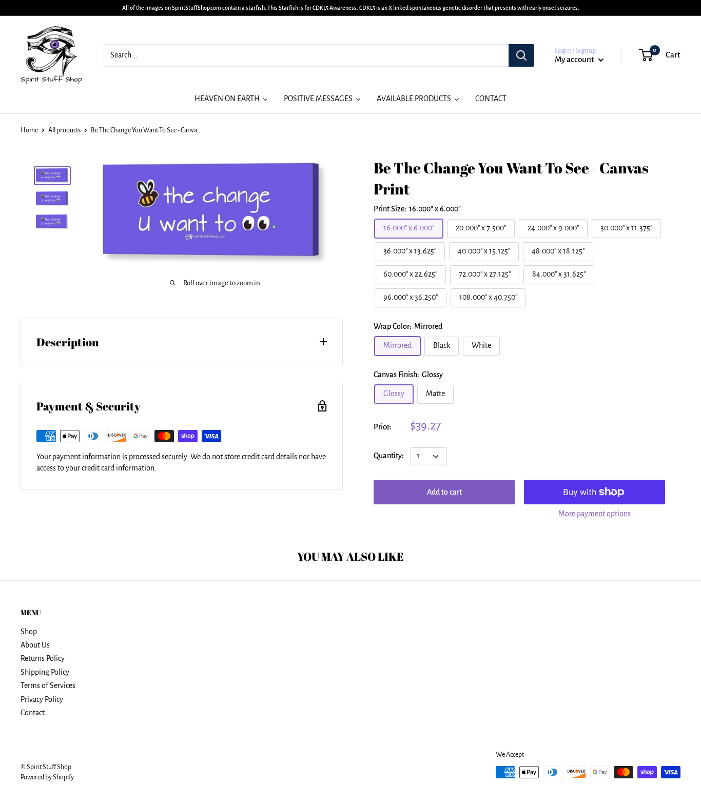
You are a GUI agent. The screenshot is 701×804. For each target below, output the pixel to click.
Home (29, 130)
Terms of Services (48, 685)
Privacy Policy (42, 699)
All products (64, 130)
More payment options (594, 513)
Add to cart (444, 492)
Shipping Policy (45, 672)
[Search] (521, 55)
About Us (35, 645)
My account (575, 59)
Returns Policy (43, 658)
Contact (33, 713)
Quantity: (389, 456)
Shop (29, 631)
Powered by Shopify (47, 777)
